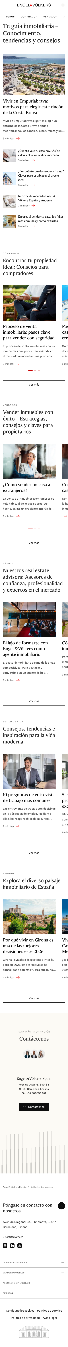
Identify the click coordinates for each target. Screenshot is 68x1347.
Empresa (8, 1293)
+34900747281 (13, 1237)
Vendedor (50, 16)
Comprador (29, 16)
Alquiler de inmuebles (16, 1283)
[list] (34, 325)
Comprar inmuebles (15, 1262)
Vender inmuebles (14, 1272)
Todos (10, 16)
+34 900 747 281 (36, 1093)
